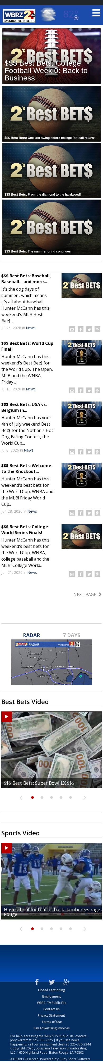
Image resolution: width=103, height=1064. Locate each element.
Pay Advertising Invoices (52, 1028)
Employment (51, 996)
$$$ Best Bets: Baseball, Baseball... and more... (26, 279)
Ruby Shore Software (75, 1059)
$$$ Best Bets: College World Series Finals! (24, 529)
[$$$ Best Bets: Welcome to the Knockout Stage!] (82, 475)
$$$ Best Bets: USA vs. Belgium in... (24, 407)
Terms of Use (51, 1022)
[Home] (20, 15)
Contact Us (51, 1009)
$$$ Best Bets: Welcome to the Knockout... (26, 468)
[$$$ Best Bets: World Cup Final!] (82, 353)
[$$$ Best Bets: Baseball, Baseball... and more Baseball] (82, 285)
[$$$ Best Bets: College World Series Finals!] (82, 536)
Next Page (84, 594)
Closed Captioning (51, 990)
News (31, 327)
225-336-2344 (80, 1044)
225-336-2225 (42, 1040)
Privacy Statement (51, 1015)
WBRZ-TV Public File (51, 1002)
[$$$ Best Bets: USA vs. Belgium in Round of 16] (82, 414)
